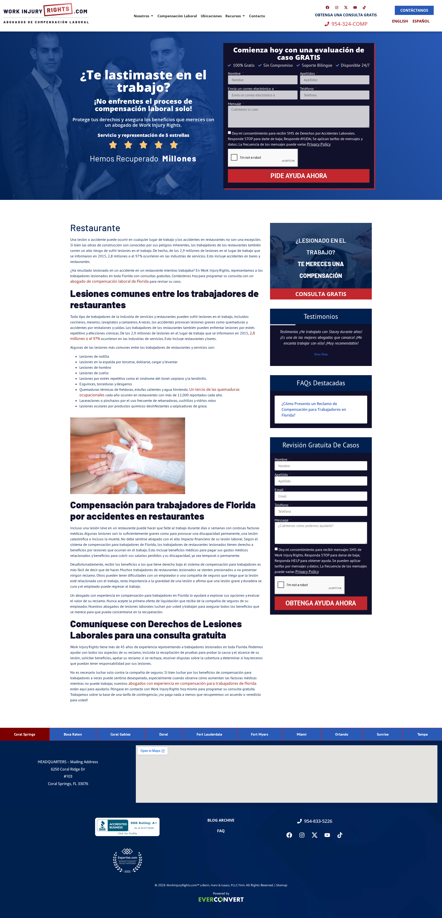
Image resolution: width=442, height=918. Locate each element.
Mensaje (235, 104)
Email (280, 490)
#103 (68, 776)
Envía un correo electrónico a (251, 88)
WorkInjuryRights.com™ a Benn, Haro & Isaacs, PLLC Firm (205, 885)
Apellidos (308, 73)
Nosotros (141, 16)
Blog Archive (220, 820)
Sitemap (281, 885)
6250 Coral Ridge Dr (68, 769)
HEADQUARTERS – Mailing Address (68, 761)
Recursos (233, 16)
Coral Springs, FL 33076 (68, 783)
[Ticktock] (340, 835)
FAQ (221, 830)
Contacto (257, 16)
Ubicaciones (211, 16)
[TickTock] (364, 7)
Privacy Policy (319, 144)
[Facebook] (327, 7)
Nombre (234, 73)
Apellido (282, 474)
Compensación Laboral (177, 16)
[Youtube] (355, 7)
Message (282, 520)
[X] (346, 7)
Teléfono (307, 88)
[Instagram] (336, 7)
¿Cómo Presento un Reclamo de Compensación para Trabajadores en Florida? (314, 409)
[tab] (24, 734)
